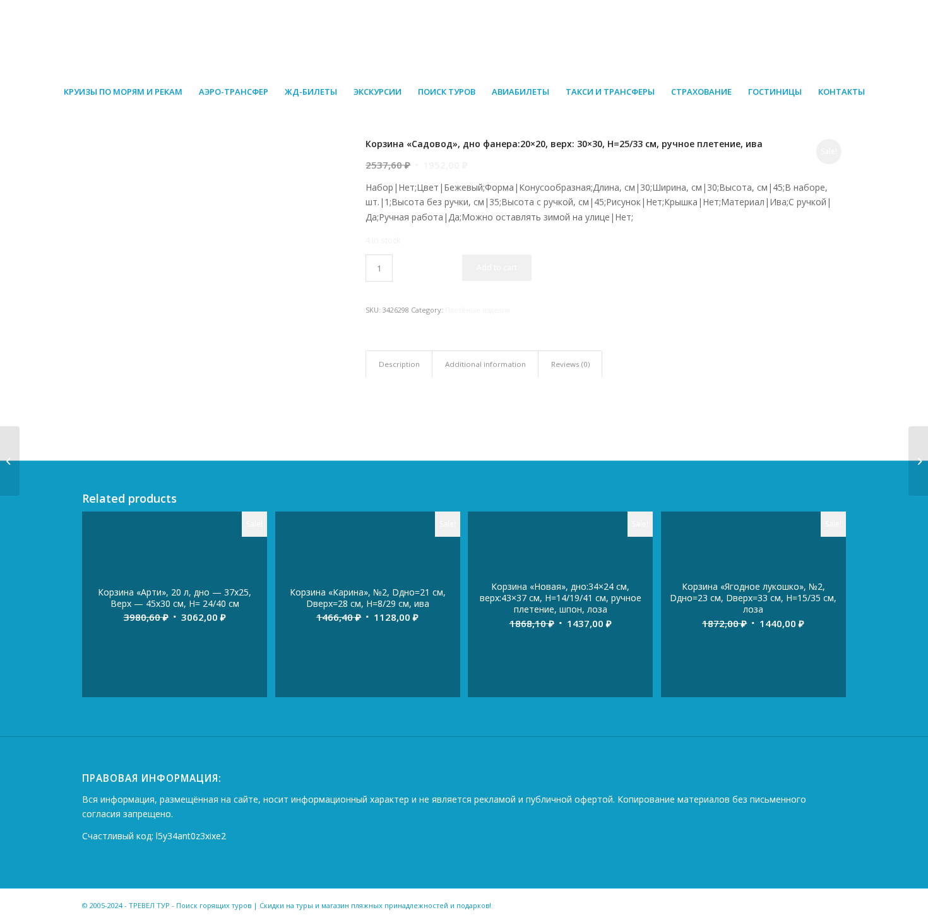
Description (399, 364)
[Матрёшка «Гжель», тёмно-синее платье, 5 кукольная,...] (918, 461)
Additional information (485, 364)
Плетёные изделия (477, 309)
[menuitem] (123, 91)
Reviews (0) (570, 364)
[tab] (399, 364)
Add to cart (497, 267)
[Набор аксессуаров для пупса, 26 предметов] (10, 461)
